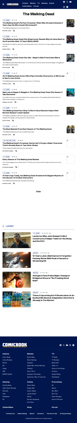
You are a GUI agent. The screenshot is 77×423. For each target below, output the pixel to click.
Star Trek (55, 394)
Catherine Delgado (8, 151)
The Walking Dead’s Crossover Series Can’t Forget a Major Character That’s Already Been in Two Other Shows (32, 144)
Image (4, 368)
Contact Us (10, 413)
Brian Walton (7, 49)
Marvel (5, 363)
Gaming (44, 3)
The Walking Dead (9, 140)
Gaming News (7, 385)
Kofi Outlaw (7, 67)
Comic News (6, 357)
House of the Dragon (58, 368)
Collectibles (27, 6)
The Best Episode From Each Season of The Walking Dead (27, 129)
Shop (29, 407)
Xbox (4, 394)
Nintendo (5, 391)
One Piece (30, 402)
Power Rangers (56, 396)
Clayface (30, 368)
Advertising (22, 413)
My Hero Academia (33, 399)
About (32, 413)
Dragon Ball (31, 388)
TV (38, 3)
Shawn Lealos (7, 30)
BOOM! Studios (7, 374)
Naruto (29, 396)
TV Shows (6, 20)
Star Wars (55, 391)
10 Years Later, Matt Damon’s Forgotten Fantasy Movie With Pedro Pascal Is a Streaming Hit (52, 258)
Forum (36, 6)
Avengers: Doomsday (34, 374)
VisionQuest (55, 377)
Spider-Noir (55, 363)
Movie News (31, 357)
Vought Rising (56, 374)
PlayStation (6, 396)
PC (3, 399)
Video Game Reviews (9, 388)
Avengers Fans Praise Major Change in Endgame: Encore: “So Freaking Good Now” (51, 278)
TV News (54, 357)
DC (4, 365)
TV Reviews (55, 360)
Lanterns (54, 371)
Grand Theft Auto (57, 399)
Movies (33, 3)
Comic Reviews (7, 360)
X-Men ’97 (55, 365)
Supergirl (30, 363)
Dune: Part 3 (31, 371)
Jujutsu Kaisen (31, 394)
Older (38, 191)
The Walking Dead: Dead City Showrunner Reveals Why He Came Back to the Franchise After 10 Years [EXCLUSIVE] (33, 40)
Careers (40, 413)
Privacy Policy (65, 413)
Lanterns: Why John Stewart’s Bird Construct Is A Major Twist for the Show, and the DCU (52, 238)
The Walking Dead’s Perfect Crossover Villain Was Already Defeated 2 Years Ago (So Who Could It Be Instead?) (33, 24)
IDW (4, 371)
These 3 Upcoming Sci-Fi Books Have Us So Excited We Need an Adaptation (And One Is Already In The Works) (53, 298)
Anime (51, 3)
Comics (25, 3)
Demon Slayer (31, 391)
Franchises (57, 382)
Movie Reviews (32, 360)
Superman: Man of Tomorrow (36, 377)
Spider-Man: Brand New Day (36, 365)
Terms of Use (52, 413)
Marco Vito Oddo (8, 102)
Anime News (31, 385)
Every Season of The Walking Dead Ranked (21, 159)
